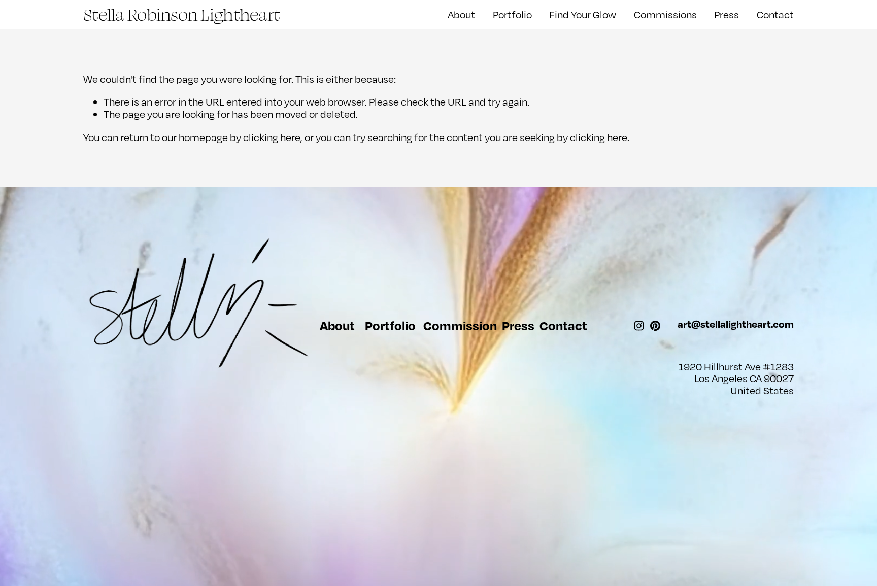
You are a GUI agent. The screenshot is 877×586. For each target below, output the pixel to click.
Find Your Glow (582, 14)
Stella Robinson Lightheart (181, 14)
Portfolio (512, 14)
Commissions (665, 14)
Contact (775, 14)
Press (726, 14)
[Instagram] (639, 326)
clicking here (271, 137)
